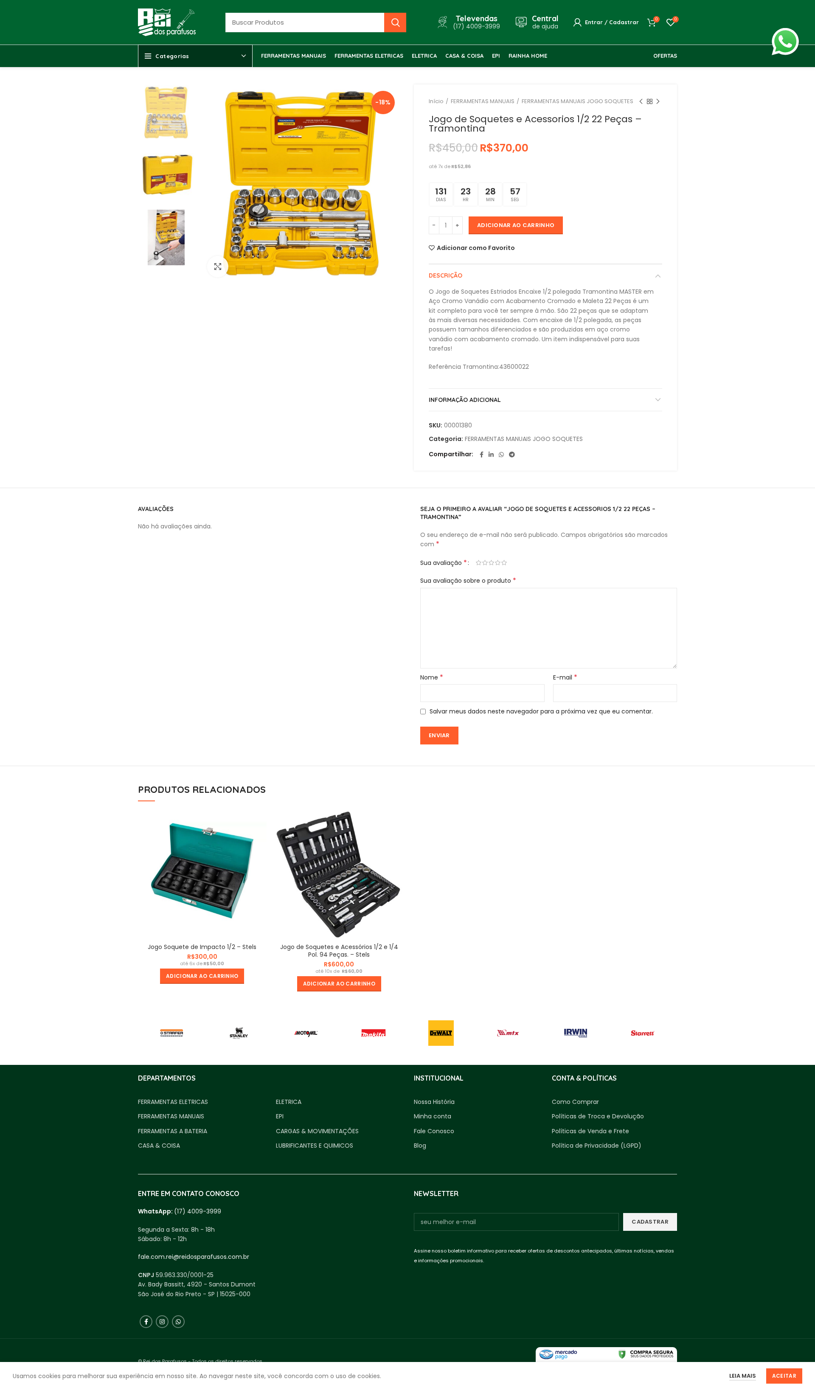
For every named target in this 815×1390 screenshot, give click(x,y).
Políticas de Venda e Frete (590, 1131)
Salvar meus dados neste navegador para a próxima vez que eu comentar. (541, 711)
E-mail (565, 677)
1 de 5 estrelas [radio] (478, 562)
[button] (202, 976)
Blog (420, 1146)
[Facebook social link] (481, 454)
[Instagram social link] (162, 1321)
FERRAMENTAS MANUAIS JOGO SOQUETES (577, 101)
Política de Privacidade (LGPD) (596, 1146)
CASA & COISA (159, 1146)
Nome (431, 677)
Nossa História (434, 1102)
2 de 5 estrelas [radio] (485, 562)
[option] (166, 112)
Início (436, 101)
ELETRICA (288, 1102)
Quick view (260, 824)
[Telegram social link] (511, 454)
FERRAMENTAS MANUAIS (482, 101)
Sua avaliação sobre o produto (468, 580)
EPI (280, 1116)
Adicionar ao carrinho (515, 225)
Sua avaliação (443, 562)
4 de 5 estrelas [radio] (498, 562)
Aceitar (784, 1375)
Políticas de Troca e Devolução (598, 1116)
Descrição (445, 275)
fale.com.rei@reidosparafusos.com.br (193, 1256)
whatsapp (785, 32)
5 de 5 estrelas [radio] (504, 562)
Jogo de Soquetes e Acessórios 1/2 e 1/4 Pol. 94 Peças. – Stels (339, 951)
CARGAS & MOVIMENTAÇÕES (317, 1131)
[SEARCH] (395, 22)
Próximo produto (658, 101)
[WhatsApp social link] (501, 454)
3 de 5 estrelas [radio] (491, 562)
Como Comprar (575, 1102)
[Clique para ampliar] (217, 266)
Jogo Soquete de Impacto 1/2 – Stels (202, 947)
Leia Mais (742, 1376)
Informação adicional (465, 400)
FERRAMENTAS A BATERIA (172, 1131)
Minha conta (432, 1116)
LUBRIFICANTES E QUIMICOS (314, 1146)
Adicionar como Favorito (476, 248)
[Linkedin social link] (491, 454)
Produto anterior (641, 101)
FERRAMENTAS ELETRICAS (173, 1102)
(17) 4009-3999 (197, 1211)
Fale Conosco (434, 1131)
